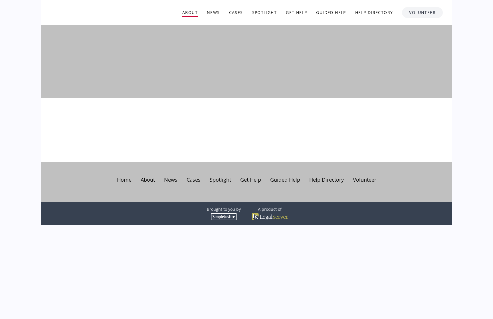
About (148, 179)
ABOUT (190, 12)
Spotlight (220, 179)
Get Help (250, 179)
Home (124, 179)
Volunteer (364, 179)
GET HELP (296, 12)
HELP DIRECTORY (374, 12)
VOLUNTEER (422, 12)
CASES (236, 12)
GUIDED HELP (331, 12)
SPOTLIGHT (264, 12)
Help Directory (326, 179)
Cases (194, 179)
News (170, 179)
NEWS (213, 12)
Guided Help (285, 179)
